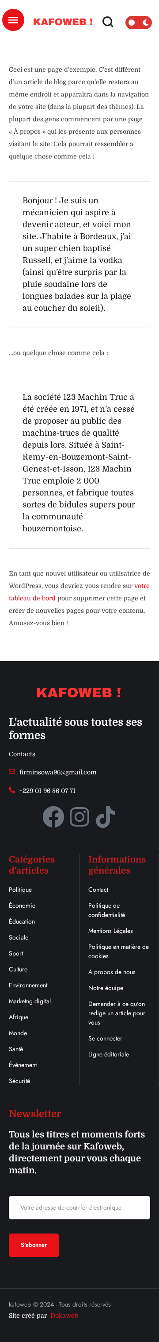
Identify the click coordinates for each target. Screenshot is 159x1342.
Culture (18, 969)
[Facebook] (53, 817)
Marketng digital (30, 1001)
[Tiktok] (106, 817)
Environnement (28, 985)
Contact (98, 889)
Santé (16, 1048)
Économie (22, 905)
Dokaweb (64, 1315)
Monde (18, 1033)
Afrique (18, 1017)
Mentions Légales (110, 930)
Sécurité (19, 1080)
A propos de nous (112, 971)
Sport (16, 953)
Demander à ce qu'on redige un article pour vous (116, 1013)
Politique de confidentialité (106, 910)
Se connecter (105, 1038)
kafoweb (20, 1304)
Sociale (18, 937)
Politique (20, 889)
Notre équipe (105, 987)
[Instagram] (79, 817)
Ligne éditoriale (108, 1054)
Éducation (22, 921)
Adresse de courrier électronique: (68, 1191)
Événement (23, 1064)
